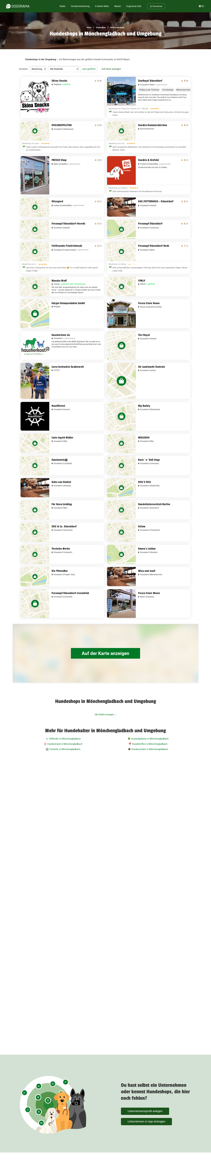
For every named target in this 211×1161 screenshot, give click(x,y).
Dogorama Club (133, 6)
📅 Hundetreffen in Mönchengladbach (148, 744)
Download (157, 6)
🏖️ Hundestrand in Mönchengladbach (63, 744)
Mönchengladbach (117, 28)
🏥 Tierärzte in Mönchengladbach (63, 749)
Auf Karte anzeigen (111, 69)
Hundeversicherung (80, 6)
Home (89, 28)
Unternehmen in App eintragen (146, 1121)
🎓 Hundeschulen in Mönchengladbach (148, 749)
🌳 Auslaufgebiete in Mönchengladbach (148, 738)
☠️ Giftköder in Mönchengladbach (63, 738)
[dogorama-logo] (17, 6)
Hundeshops (101, 28)
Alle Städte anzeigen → (105, 714)
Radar (62, 6)
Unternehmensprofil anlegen (145, 1111)
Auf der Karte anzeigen (105, 653)
